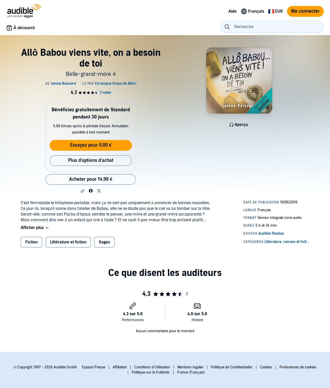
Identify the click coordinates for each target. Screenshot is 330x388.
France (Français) (191, 372)
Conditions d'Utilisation (152, 367)
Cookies (266, 367)
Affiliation (120, 367)
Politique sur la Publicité (151, 372)
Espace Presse (93, 367)
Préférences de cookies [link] (297, 367)
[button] (82, 191)
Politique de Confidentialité (231, 367)
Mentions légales (190, 367)
